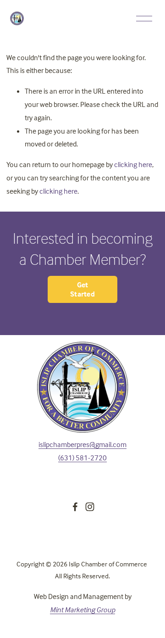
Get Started (82, 289)
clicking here (133, 164)
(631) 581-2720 (82, 457)
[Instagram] (89, 506)
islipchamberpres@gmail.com (82, 444)
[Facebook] (75, 506)
